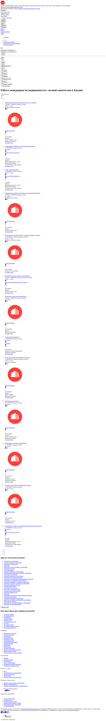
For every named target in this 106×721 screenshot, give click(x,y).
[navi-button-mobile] (2, 34)
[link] (3, 25)
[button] (2, 28)
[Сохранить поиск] (2, 58)
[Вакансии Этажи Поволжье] (54, 120)
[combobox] (8, 50)
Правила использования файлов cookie (29, 8)
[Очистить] (3, 54)
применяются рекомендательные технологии (33, 709)
